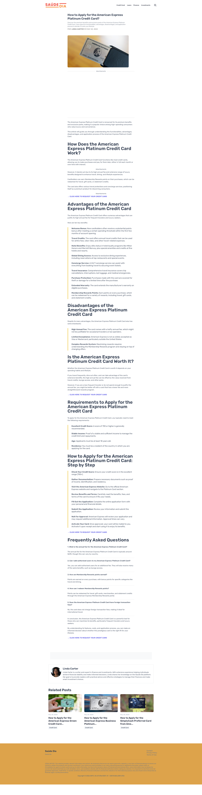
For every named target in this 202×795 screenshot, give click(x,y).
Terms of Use (151, 755)
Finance (136, 5)
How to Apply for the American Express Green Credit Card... (62, 720)
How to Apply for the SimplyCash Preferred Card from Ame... (135, 720)
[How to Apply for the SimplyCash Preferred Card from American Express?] (137, 711)
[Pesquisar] (155, 5)
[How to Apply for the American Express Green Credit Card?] (65, 711)
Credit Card (121, 5)
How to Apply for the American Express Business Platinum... (100, 720)
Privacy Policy (152, 753)
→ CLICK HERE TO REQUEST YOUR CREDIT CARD (87, 196)
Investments (145, 5)
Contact (150, 751)
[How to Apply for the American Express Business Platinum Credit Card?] (101, 711)
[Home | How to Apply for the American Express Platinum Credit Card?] (58, 5)
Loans (129, 5)
